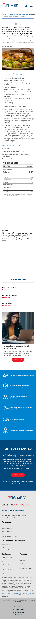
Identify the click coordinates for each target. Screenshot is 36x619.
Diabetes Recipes (15, 15)
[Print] (16, 23)
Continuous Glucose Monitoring (7, 558)
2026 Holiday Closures (26, 568)
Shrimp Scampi (7, 303)
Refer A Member (6, 544)
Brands (3, 573)
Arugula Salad (13, 43)
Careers (22, 558)
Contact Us (23, 566)
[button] (20, 23)
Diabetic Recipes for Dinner (11, 145)
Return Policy (5, 534)
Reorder (4, 526)
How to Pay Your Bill (7, 531)
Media (21, 563)
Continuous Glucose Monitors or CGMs (24, 593)
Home (5, 15)
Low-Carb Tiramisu (9, 287)
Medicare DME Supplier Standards (11, 517)
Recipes (25, 15)
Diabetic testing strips (7, 593)
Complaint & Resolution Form (9, 536)
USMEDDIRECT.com (7, 528)
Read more (7, 290)
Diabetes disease (28, 589)
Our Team (22, 560)
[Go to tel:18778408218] (26, 6)
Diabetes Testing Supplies (8, 561)
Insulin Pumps (5, 564)
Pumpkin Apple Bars (9, 295)
